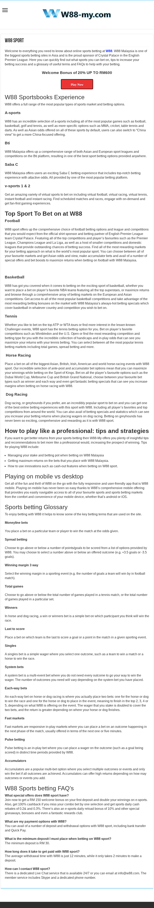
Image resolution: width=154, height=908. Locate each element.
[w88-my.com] (77, 14)
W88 (109, 51)
